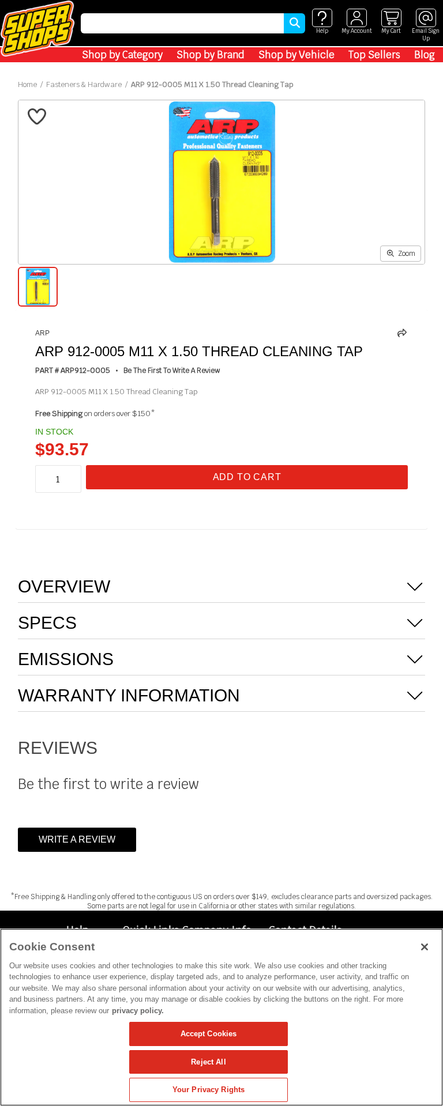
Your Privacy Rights (208, 1089)
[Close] (424, 947)
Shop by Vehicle (296, 54)
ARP (42, 333)
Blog (424, 54)
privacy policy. (138, 1010)
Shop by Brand (211, 54)
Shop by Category (122, 54)
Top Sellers (374, 54)
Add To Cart (247, 477)
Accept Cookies (209, 1033)
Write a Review (77, 839)
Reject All (208, 1062)
